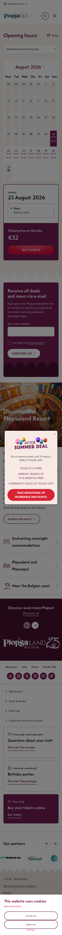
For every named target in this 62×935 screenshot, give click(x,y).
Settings (31, 930)
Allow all (31, 915)
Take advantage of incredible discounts (31, 495)
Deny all (31, 924)
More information (12, 906)
